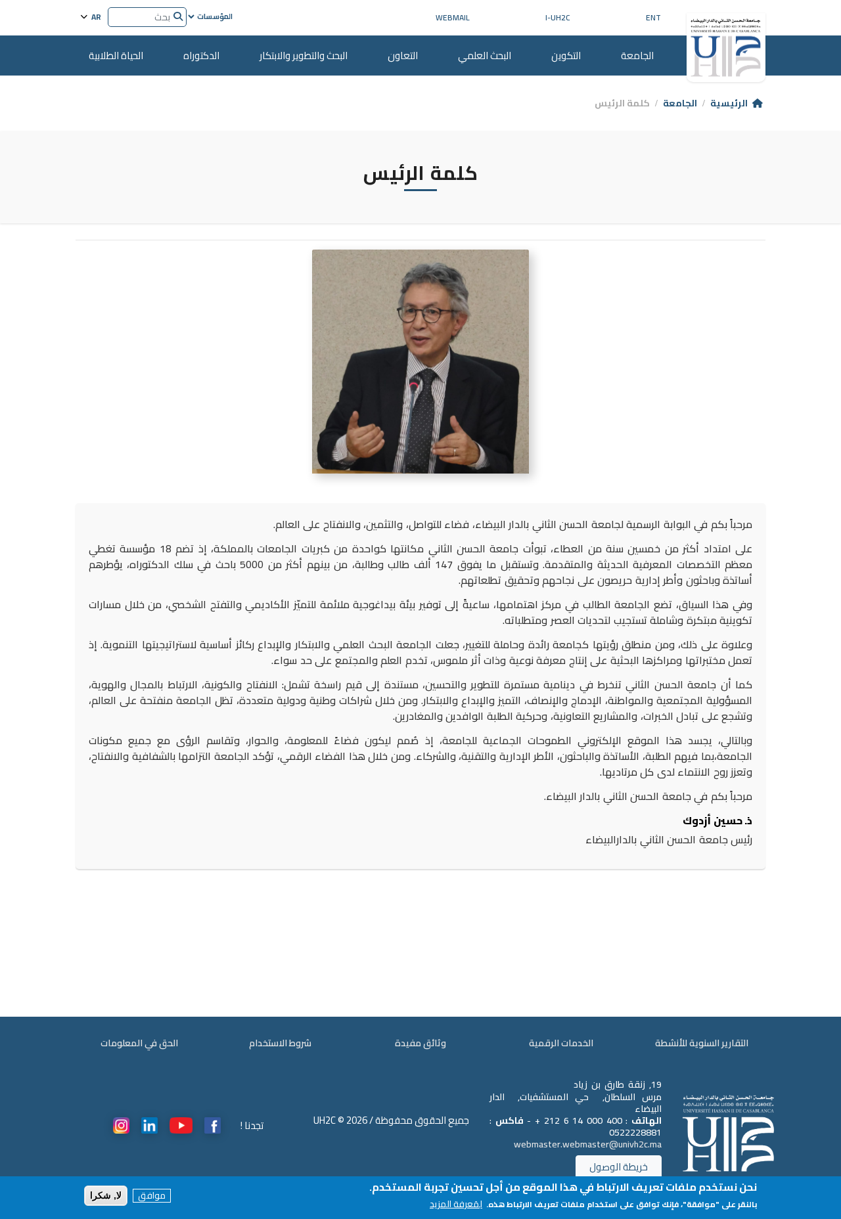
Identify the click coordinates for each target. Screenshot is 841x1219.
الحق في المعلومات (139, 1043)
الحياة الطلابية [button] (116, 55)
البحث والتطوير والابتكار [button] (304, 55)
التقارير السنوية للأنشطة (701, 1043)
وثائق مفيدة (420, 1043)
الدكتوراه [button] (201, 55)
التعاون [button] (403, 55)
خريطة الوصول (618, 1166)
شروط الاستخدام (280, 1043)
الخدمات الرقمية (561, 1043)
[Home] (726, 42)
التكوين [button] (566, 55)
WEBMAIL (453, 17)
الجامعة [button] (637, 55)
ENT (653, 17)
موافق (152, 1196)
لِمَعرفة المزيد (456, 1204)
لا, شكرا (106, 1195)
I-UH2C (557, 17)
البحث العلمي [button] (484, 55)
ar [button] (95, 16)
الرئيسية (729, 103)
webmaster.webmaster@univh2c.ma (588, 1144)
